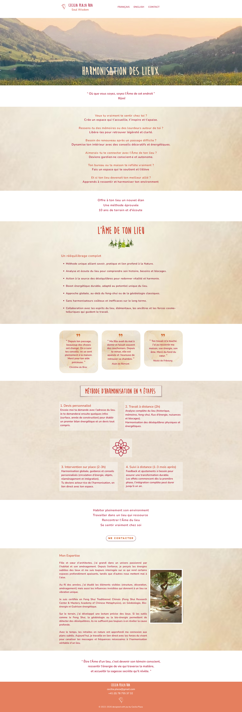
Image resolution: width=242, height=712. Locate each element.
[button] (124, 7)
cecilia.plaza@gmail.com (121, 689)
